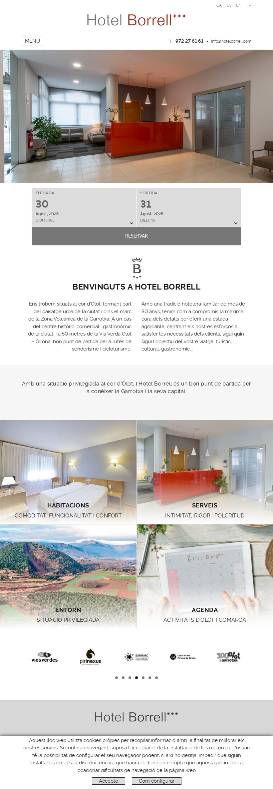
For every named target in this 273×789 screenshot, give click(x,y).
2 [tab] (123, 677)
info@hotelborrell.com (231, 41)
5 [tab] (143, 677)
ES (229, 5)
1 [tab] (117, 677)
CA (219, 5)
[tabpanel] (44, 656)
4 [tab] (136, 677)
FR (249, 5)
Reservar (136, 236)
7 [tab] (156, 677)
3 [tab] (130, 677)
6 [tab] (149, 677)
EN (239, 5)
